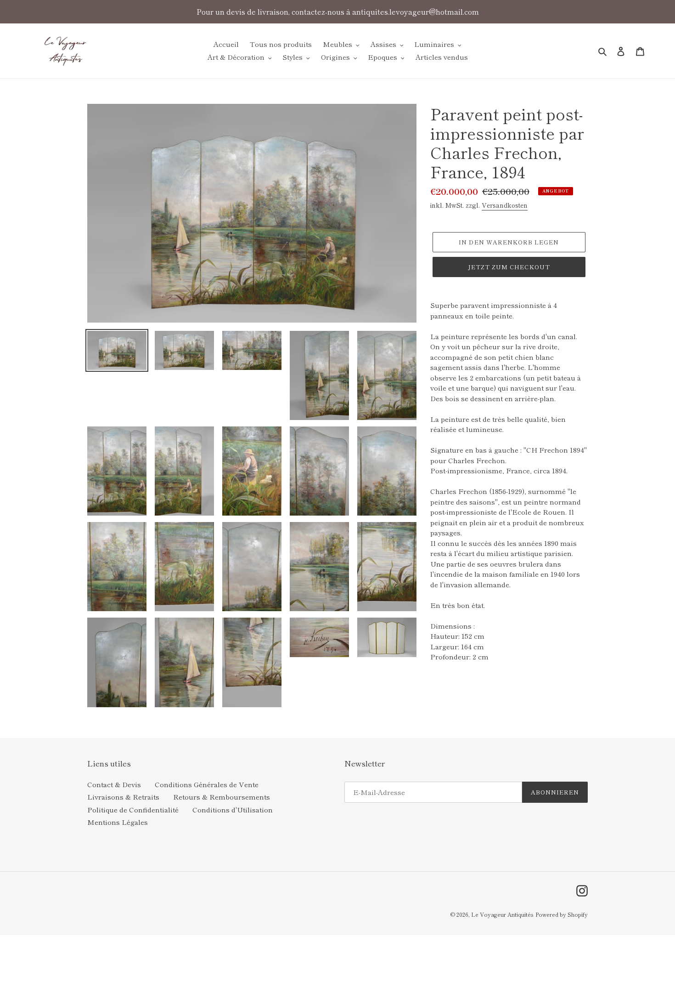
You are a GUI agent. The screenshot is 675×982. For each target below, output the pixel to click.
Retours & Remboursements (221, 796)
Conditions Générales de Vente (207, 784)
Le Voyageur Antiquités (502, 914)
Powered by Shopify (561, 914)
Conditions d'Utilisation (232, 809)
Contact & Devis (114, 784)
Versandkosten (505, 205)
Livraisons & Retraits (123, 796)
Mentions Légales (117, 822)
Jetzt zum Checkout (509, 266)
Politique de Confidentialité (133, 809)
